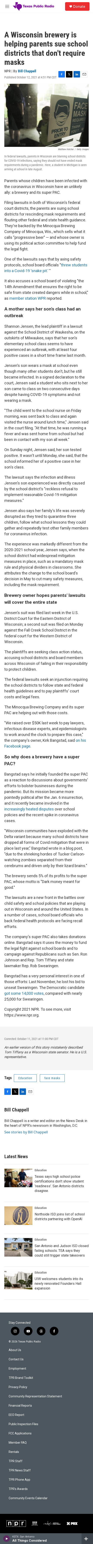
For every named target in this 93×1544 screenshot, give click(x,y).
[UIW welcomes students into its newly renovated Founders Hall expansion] (18, 1280)
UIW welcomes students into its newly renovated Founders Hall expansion (59, 1283)
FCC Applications (20, 1433)
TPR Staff (15, 1461)
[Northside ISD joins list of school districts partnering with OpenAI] (18, 1215)
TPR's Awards (18, 1489)
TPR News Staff (20, 1470)
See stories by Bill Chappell (26, 1132)
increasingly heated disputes (29, 809)
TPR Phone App (19, 1479)
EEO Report (16, 1415)
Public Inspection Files (23, 1424)
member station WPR (27, 298)
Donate (79, 6)
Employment (17, 1368)
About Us (15, 1350)
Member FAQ (18, 1442)
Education (25, 1078)
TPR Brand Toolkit (21, 1378)
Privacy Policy (18, 1387)
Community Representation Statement (35, 1396)
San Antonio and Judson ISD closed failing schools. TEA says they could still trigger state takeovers (62, 1250)
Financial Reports (20, 1405)
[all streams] (87, 1538)
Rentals (14, 1452)
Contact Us (16, 1359)
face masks (52, 1078)
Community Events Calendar (28, 1498)
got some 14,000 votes (24, 993)
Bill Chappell (27, 71)
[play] (6, 1538)
